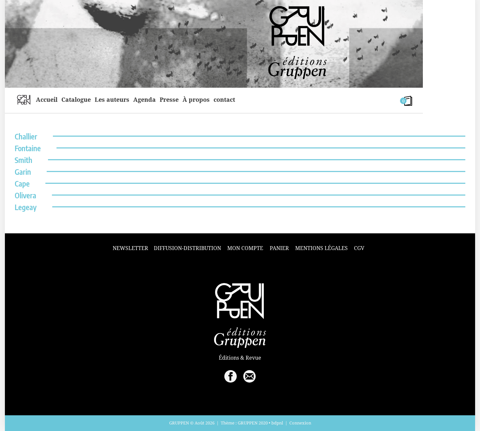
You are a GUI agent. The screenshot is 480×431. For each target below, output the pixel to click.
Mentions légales (321, 248)
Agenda (144, 99)
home (23, 99)
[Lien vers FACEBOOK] (230, 376)
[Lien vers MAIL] (249, 376)
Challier (26, 136)
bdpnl (277, 423)
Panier (279, 248)
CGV (359, 248)
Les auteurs (112, 99)
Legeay (26, 207)
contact (224, 99)
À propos (196, 99)
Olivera (25, 195)
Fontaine (28, 148)
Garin (23, 171)
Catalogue (76, 99)
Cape (22, 183)
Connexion (300, 423)
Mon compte (245, 248)
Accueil (46, 99)
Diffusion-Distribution (187, 248)
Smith (23, 160)
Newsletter (130, 248)
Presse (169, 99)
